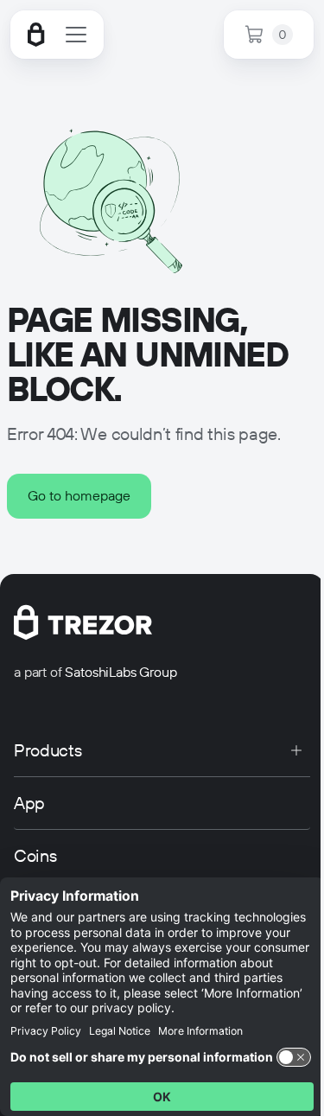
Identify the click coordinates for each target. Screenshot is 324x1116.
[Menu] (76, 34)
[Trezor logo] (36, 34)
